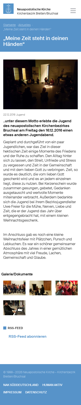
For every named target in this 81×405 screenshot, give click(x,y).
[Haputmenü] (73, 11)
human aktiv (52, 385)
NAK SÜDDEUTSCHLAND (20, 385)
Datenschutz (36, 392)
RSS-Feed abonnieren (27, 336)
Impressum (12, 392)
